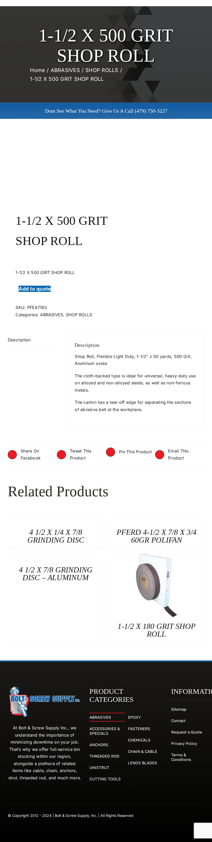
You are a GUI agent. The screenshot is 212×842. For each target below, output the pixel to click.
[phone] (202, 815)
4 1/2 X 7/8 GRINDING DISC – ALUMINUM (56, 573)
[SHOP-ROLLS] (55, 165)
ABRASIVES (51, 314)
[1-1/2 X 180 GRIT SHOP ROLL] (156, 557)
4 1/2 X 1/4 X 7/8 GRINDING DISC (55, 536)
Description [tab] (19, 339)
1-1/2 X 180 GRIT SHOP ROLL (156, 630)
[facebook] (193, 815)
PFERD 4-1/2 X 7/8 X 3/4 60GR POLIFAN (156, 536)
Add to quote (35, 289)
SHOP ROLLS (79, 314)
